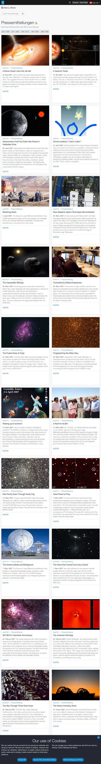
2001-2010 (25, 32)
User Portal (84, 2)
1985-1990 (44, 32)
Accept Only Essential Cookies (45, 760)
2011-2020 (15, 32)
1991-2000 (35, 32)
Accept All (22, 760)
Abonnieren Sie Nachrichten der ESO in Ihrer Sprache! (20, 27)
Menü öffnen (9, 7)
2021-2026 (5, 32)
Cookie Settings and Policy (73, 760)
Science (75, 2)
